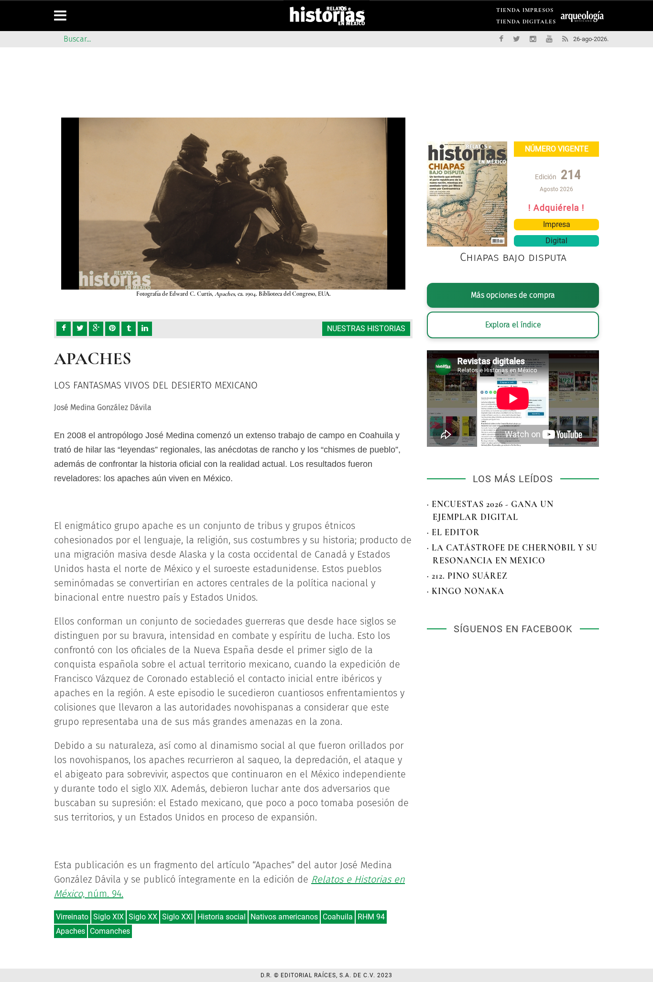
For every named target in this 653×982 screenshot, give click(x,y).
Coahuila (338, 916)
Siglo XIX (108, 916)
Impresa (556, 224)
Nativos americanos (284, 916)
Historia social (221, 916)
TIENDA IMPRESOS (525, 11)
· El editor (453, 532)
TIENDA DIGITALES (526, 23)
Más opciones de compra (513, 295)
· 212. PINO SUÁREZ (467, 576)
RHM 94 (371, 916)
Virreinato (72, 916)
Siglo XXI (177, 916)
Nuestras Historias (366, 328)
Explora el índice (513, 324)
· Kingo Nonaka (465, 591)
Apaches (70, 931)
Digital (556, 240)
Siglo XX (143, 916)
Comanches (110, 931)
